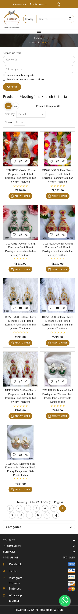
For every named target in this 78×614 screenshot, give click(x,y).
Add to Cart (22, 196)
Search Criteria (12, 52)
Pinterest (15, 588)
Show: (9, 122)
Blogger (14, 600)
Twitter (13, 571)
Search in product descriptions (25, 79)
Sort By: (10, 114)
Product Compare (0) (48, 105)
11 (29, 515)
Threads (14, 583)
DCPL (35, 610)
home (32, 42)
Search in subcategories (21, 75)
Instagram (15, 578)
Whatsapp (15, 595)
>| (56, 515)
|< (10, 508)
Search (45, 42)
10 (21, 515)
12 (38, 515)
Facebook (15, 564)
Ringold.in (46, 610)
